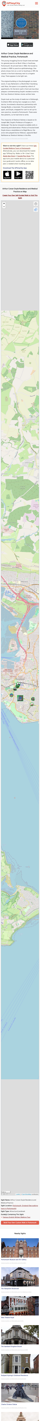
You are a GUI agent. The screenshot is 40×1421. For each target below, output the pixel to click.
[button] (20, 698)
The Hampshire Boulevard (10, 1288)
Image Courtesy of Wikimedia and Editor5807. (13, 1263)
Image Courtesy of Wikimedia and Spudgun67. (13, 1379)
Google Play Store (23, 156)
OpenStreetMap (26, 1194)
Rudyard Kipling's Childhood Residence (14, 1375)
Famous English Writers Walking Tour (16, 1217)
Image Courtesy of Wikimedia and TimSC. (12, 1321)
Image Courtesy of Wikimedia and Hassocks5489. (14, 138)
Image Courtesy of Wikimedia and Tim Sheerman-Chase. (16, 1292)
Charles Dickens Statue (9, 1404)
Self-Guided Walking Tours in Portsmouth (20, 147)
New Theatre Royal (7, 1317)
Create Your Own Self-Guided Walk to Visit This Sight (20, 196)
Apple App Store (9, 156)
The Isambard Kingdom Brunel (11, 1346)
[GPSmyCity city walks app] (13, 3)
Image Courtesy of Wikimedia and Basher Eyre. (14, 1408)
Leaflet (18, 1194)
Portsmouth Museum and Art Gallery (13, 1259)
